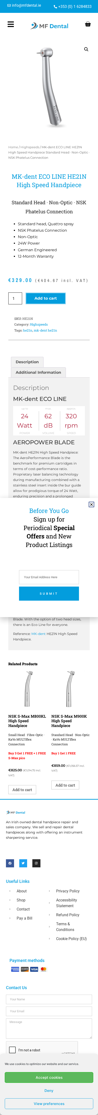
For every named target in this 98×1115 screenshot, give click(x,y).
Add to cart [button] (22, 789)
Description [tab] (27, 362)
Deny (49, 1090)
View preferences (49, 1103)
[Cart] (87, 24)
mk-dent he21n (45, 330)
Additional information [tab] (38, 372)
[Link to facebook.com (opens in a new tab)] (10, 863)
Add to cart (45, 298)
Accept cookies (49, 1077)
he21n (27, 330)
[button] (86, 49)
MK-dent (38, 634)
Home (13, 147)
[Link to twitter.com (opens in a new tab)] (23, 863)
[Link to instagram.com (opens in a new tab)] (36, 863)
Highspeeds (29, 147)
